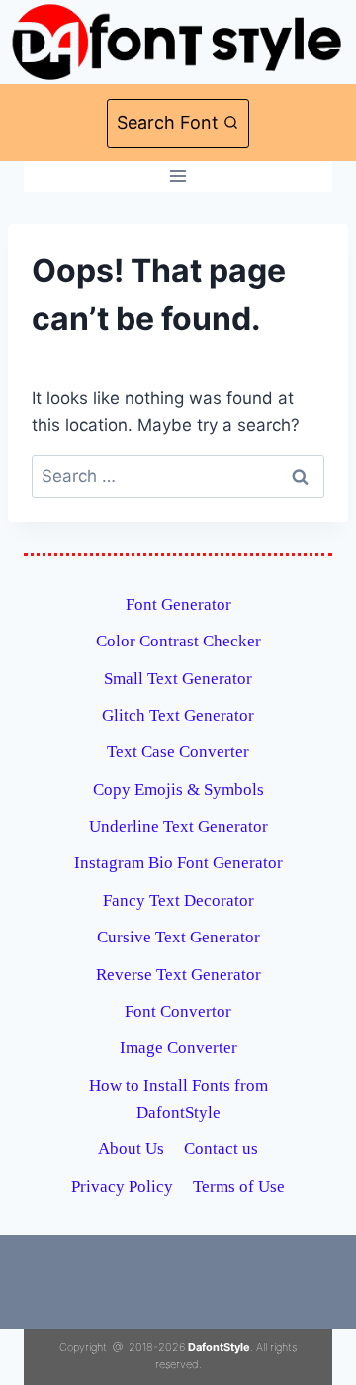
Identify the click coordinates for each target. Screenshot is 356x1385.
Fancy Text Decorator (178, 900)
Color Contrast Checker (178, 641)
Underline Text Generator (178, 826)
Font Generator (178, 604)
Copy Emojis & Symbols (178, 789)
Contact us (221, 1148)
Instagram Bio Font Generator (178, 862)
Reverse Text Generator (178, 974)
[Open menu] (178, 176)
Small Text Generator (178, 678)
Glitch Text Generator (178, 715)
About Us (131, 1148)
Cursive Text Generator (178, 937)
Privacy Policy (122, 1186)
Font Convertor (178, 1011)
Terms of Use (239, 1186)
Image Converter (178, 1048)
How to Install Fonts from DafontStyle (178, 1099)
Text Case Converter (178, 751)
